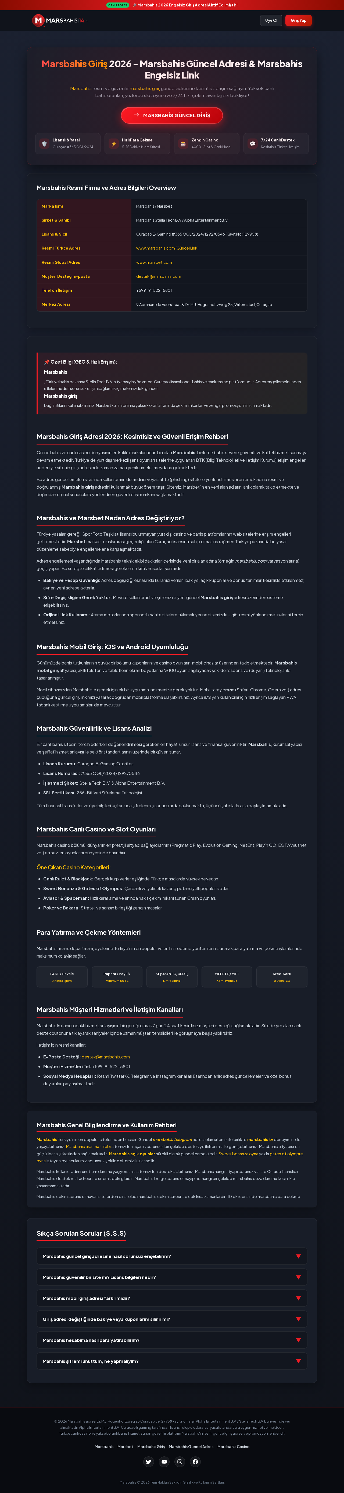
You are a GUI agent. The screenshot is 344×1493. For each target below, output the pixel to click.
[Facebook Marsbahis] (195, 1461)
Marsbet (125, 1446)
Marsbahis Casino (233, 1446)
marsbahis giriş (145, 88)
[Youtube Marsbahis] (164, 1461)
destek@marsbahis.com (158, 276)
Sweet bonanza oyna (238, 1153)
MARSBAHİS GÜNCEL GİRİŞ (176, 115)
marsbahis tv (260, 1139)
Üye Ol (271, 20)
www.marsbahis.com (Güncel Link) (167, 248)
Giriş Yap (298, 20)
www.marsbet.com (154, 262)
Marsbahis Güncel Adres (191, 1446)
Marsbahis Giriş (151, 1446)
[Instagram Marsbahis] (179, 1461)
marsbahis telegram (172, 1139)
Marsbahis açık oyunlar (132, 1153)
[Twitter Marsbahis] (148, 1461)
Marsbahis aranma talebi (88, 1146)
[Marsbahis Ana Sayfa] (60, 20)
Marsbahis (81, 88)
